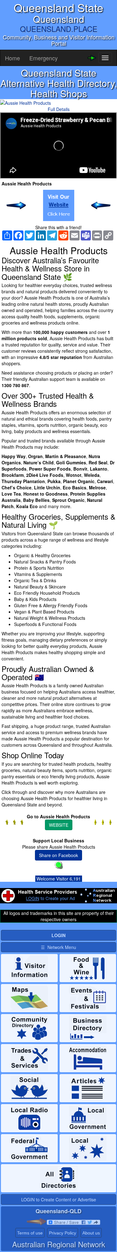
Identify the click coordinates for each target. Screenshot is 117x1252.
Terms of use (30, 1232)
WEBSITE (58, 825)
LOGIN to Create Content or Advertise (58, 1199)
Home (12, 58)
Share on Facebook (58, 855)
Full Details (59, 109)
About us (91, 1232)
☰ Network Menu (58, 947)
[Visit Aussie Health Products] (58, 205)
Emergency (43, 58)
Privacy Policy (62, 1232)
